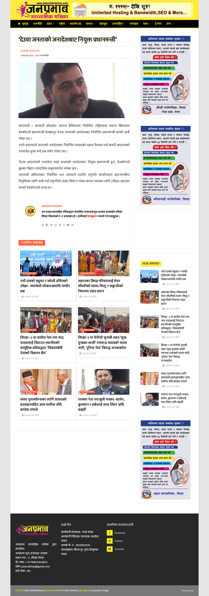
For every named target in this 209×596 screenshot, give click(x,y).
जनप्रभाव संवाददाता (30, 51)
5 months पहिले (31, 296)
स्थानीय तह (75, 24)
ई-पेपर (158, 24)
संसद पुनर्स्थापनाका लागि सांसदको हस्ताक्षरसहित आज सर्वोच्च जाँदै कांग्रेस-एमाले (43, 404)
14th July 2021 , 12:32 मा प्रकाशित (35, 55)
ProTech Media (69, 590)
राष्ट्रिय (62, 24)
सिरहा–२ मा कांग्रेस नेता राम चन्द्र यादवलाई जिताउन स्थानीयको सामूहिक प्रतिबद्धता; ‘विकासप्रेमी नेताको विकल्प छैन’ (41, 345)
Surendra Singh (100, 590)
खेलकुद (103, 24)
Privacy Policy (188, 590)
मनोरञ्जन (134, 24)
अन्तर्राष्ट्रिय (117, 24)
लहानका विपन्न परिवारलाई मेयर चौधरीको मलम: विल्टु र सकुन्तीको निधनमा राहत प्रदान (100, 286)
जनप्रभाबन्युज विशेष (29, 273)
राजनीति (37, 24)
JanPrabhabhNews (34, 590)
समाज (89, 24)
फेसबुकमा (92, 216)
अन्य (168, 24)
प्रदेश (49, 24)
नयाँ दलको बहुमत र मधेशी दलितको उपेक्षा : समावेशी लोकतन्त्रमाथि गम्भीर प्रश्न (45, 286)
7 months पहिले (88, 353)
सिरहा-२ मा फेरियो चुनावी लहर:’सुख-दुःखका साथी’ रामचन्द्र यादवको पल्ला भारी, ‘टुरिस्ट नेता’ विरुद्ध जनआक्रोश (102, 343)
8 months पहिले (31, 415)
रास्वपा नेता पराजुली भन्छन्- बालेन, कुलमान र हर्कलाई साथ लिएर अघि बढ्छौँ (101, 404)
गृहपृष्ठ (25, 24)
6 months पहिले (89, 296)
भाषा (145, 24)
